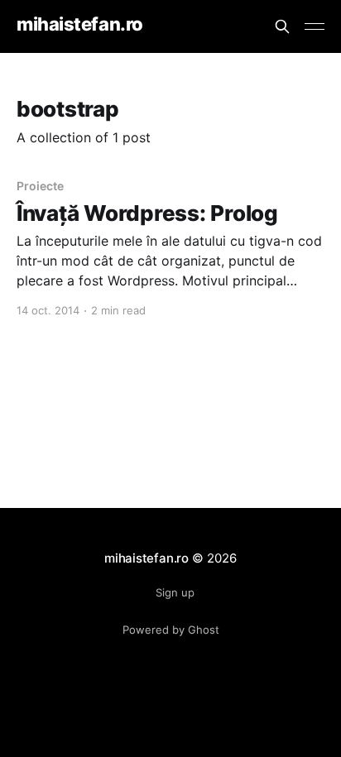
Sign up (175, 592)
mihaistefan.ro (80, 24)
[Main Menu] (314, 26)
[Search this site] (282, 26)
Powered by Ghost (170, 629)
